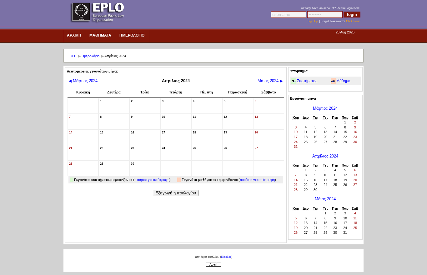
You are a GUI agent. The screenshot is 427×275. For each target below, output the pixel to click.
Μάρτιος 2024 (83, 80)
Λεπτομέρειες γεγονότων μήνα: (92, 71)
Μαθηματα (100, 35)
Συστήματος (307, 81)
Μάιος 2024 (270, 80)
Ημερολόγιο (90, 56)
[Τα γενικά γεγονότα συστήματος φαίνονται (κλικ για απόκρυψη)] (293, 81)
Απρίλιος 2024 (325, 156)
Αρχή (213, 264)
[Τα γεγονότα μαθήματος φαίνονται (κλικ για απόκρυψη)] (333, 81)
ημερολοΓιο (131, 35)
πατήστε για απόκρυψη (151, 180)
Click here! (353, 21)
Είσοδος (226, 256)
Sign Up (313, 21)
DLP (73, 56)
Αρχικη (74, 35)
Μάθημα (343, 81)
